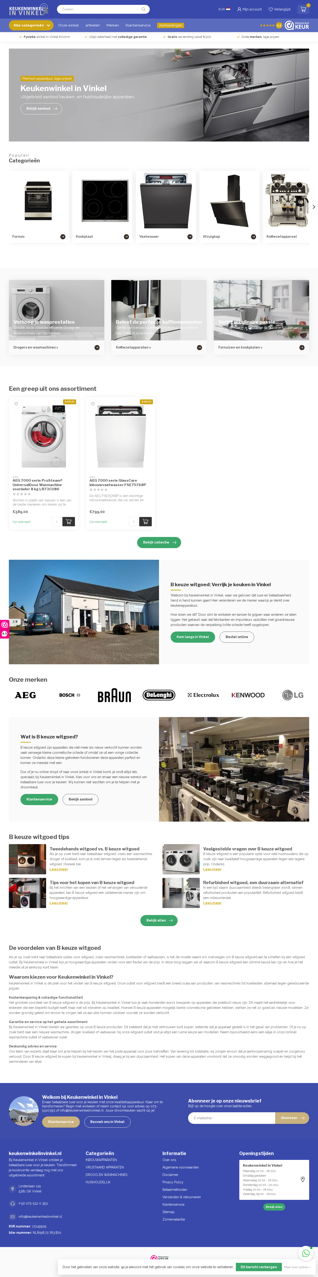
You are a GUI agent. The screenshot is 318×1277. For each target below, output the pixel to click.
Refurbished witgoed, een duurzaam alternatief (253, 882)
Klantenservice (138, 25)
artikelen (92, 25)
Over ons (169, 1160)
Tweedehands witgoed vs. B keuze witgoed (94, 848)
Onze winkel (68, 25)
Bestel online (237, 637)
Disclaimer (170, 1175)
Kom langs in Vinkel (193, 637)
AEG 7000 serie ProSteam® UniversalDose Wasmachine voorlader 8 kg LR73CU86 (37, 484)
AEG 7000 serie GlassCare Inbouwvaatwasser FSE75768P (117, 482)
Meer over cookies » (297, 1267)
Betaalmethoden (174, 1189)
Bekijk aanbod (80, 799)
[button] (305, 1253)
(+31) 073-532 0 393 (33, 1203)
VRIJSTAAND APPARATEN (105, 1167)
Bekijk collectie (156, 542)
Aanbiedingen (170, 25)
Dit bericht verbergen (259, 1267)
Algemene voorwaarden (180, 1167)
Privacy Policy (172, 1182)
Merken (113, 25)
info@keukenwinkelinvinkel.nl (40, 1216)
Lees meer (59, 869)
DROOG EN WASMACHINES (106, 1175)
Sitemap (168, 1212)
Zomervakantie (173, 1219)
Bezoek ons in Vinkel (107, 1122)
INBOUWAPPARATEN (101, 1160)
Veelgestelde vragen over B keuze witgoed (247, 848)
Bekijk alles (156, 920)
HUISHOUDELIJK (98, 1182)
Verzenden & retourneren (181, 1197)
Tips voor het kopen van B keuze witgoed (92, 882)
